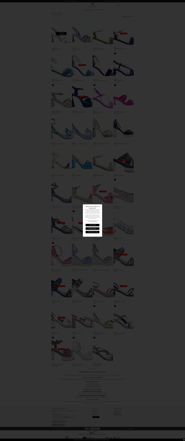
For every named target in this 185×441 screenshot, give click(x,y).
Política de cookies (94, 221)
